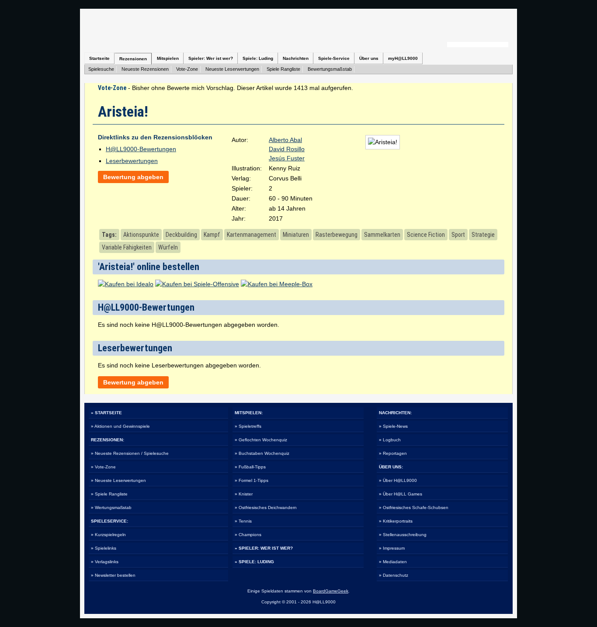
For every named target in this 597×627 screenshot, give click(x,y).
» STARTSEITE (106, 412)
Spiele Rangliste (283, 69)
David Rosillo (287, 148)
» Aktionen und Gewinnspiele (120, 426)
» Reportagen (393, 453)
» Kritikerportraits (396, 521)
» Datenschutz (393, 575)
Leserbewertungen (132, 160)
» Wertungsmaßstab (111, 507)
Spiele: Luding (258, 58)
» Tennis (243, 521)
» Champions (248, 534)
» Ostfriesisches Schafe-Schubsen (413, 507)
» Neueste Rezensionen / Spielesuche (130, 453)
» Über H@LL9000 (398, 480)
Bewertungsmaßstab (330, 69)
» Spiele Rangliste (109, 494)
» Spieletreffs (248, 426)
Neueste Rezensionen (145, 69)
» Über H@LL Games (400, 494)
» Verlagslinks (104, 561)
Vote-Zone (187, 69)
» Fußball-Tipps (250, 466)
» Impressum (392, 548)
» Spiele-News (393, 426)
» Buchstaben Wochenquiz (262, 453)
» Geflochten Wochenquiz (261, 439)
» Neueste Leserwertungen (118, 480)
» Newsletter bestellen (113, 575)
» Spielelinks (103, 548)
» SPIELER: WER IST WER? (264, 548)
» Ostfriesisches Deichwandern (266, 507)
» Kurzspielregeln (108, 534)
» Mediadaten (393, 561)
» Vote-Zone (103, 466)
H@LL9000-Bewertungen (141, 148)
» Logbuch (390, 439)
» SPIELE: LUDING (254, 561)
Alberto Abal (285, 139)
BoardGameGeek (330, 591)
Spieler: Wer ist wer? (210, 58)
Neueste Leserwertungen (232, 69)
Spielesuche (101, 69)
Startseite (99, 58)
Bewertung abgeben (133, 176)
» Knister (244, 494)
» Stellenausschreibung (403, 534)
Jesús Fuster (287, 158)
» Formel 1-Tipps (251, 480)
